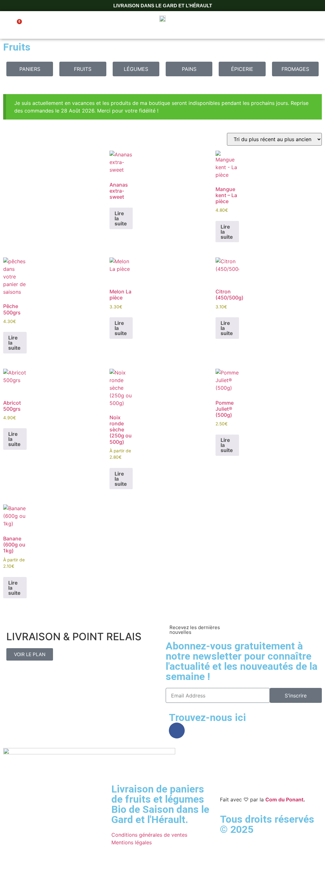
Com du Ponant (284, 799)
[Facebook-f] (177, 730)
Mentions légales (131, 842)
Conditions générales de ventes (149, 835)
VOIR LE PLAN (29, 654)
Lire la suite (121, 218)
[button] (314, 25)
